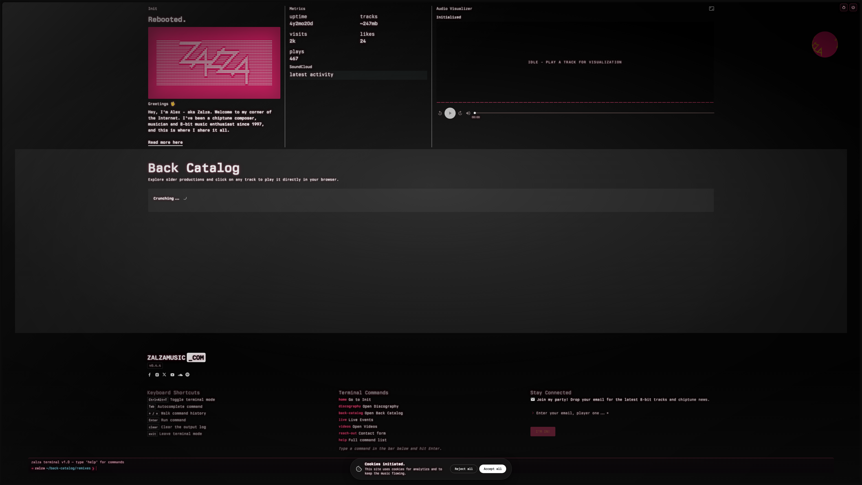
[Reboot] (844, 7)
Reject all (464, 469)
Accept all (493, 469)
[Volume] (468, 113)
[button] (711, 8)
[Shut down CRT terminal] (853, 7)
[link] (150, 376)
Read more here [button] (165, 142)
